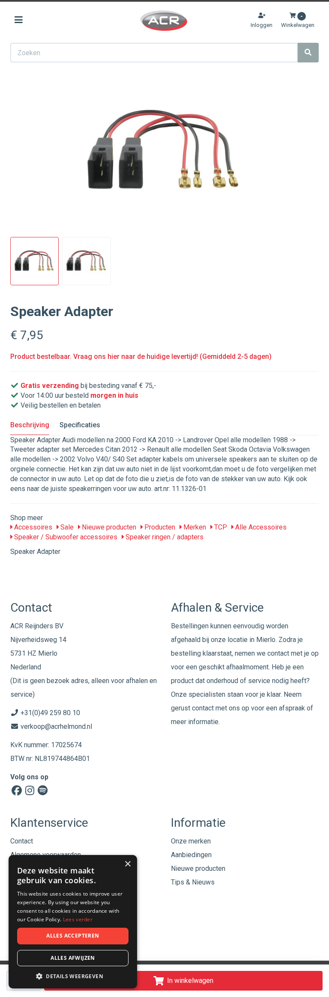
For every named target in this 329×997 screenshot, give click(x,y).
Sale (66, 527)
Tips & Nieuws (193, 882)
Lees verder (78, 919)
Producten (159, 527)
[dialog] (73, 922)
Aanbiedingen (191, 855)
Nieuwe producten (108, 527)
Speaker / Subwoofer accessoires (64, 537)
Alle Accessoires (260, 527)
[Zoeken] (308, 52)
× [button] (127, 864)
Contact (21, 841)
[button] (73, 976)
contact (203, 708)
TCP (219, 527)
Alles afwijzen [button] (73, 957)
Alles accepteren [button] (72, 935)
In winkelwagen (190, 980)
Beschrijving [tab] (29, 425)
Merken (194, 527)
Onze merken (191, 841)
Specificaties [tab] (80, 425)
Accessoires (32, 527)
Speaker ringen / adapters (163, 537)
